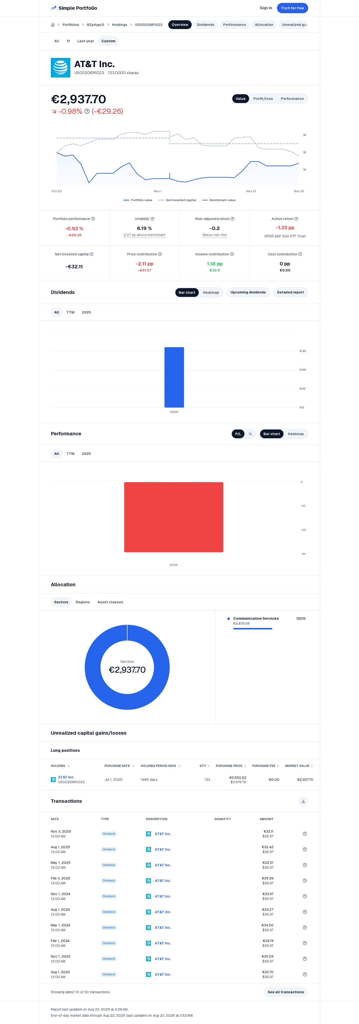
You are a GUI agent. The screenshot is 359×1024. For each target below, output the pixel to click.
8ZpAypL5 (95, 24)
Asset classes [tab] (110, 602)
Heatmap (211, 292)
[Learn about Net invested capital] (92, 254)
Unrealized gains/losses (304, 24)
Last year (85, 41)
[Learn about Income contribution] (232, 254)
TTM (70, 312)
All (56, 41)
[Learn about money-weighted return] (87, 111)
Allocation (264, 24)
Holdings (119, 24)
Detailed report (290, 292)
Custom (108, 41)
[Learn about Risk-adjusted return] (232, 219)
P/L (238, 434)
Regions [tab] (83, 602)
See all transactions (286, 992)
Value (241, 98)
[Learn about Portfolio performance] (93, 219)
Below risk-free (215, 235)
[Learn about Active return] (296, 219)
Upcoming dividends (248, 292)
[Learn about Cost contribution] (300, 254)
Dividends (205, 24)
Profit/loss (263, 98)
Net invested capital (181, 200)
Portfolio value (141, 200)
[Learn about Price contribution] (160, 254)
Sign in (266, 7)
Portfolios (71, 24)
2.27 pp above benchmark (144, 235)
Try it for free (292, 8)
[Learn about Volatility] (152, 219)
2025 (86, 312)
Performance (234, 24)
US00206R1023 (148, 24)
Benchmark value (223, 200)
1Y (68, 41)
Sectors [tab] (61, 602)
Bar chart (187, 292)
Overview (180, 24)
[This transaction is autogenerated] (304, 833)
